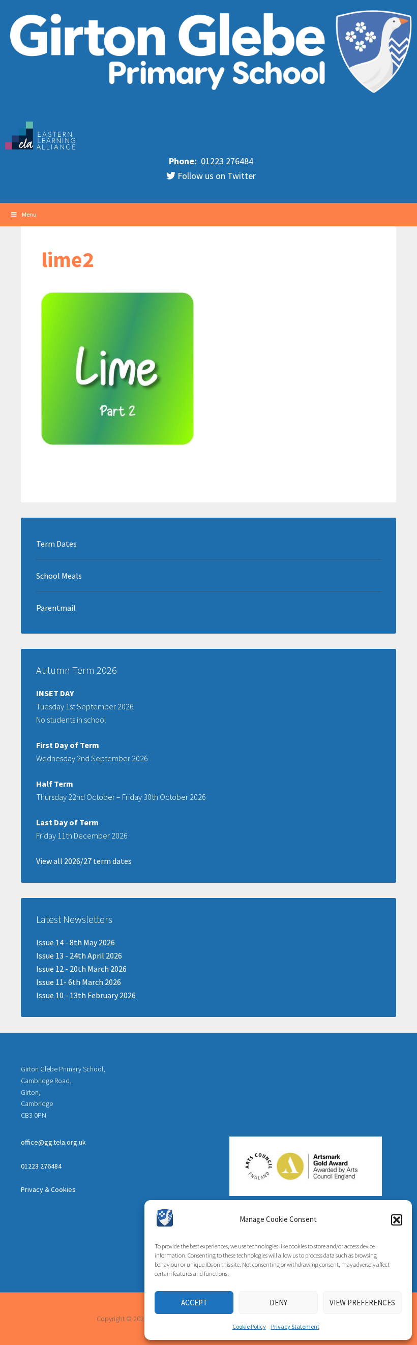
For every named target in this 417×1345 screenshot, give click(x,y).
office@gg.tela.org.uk (53, 1142)
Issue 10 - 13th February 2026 (86, 995)
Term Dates (56, 544)
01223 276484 (226, 161)
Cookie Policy (249, 1326)
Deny (278, 1302)
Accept (194, 1302)
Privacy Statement (295, 1326)
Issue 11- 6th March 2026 (78, 982)
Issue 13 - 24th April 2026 (79, 955)
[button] (397, 1220)
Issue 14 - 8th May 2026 (75, 942)
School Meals (59, 576)
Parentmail (56, 608)
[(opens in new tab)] (41, 148)
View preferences (362, 1302)
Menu (29, 214)
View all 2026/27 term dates (84, 861)
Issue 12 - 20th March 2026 (81, 969)
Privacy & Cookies (48, 1189)
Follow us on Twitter (215, 176)
